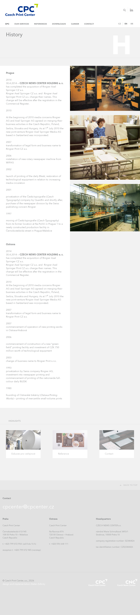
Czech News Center (127, 582)
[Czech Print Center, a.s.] (20, 7)
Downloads (59, 24)
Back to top (130, 485)
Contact (89, 24)
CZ (119, 24)
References (40, 24)
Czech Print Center (97, 582)
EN (126, 24)
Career (75, 24)
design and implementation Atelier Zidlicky (24, 584)
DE (132, 24)
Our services (21, 24)
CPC (7, 24)
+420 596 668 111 (59, 544)
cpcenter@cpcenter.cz (28, 507)
